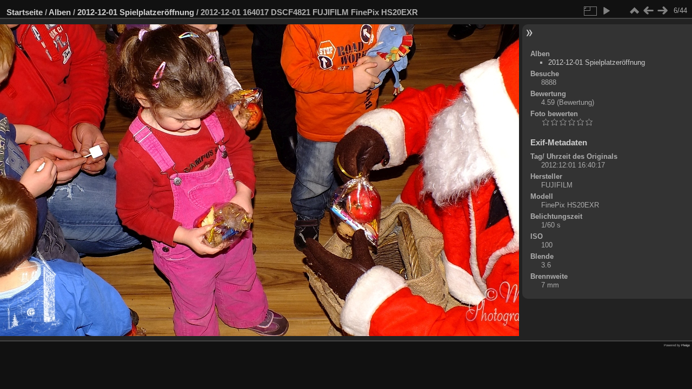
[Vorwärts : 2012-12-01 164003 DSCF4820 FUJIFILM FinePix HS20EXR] (662, 11)
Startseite (24, 12)
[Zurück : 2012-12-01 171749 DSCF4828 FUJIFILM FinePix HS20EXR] (648, 11)
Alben (60, 12)
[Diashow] (606, 11)
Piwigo (685, 345)
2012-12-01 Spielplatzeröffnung (135, 12)
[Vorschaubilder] (634, 11)
